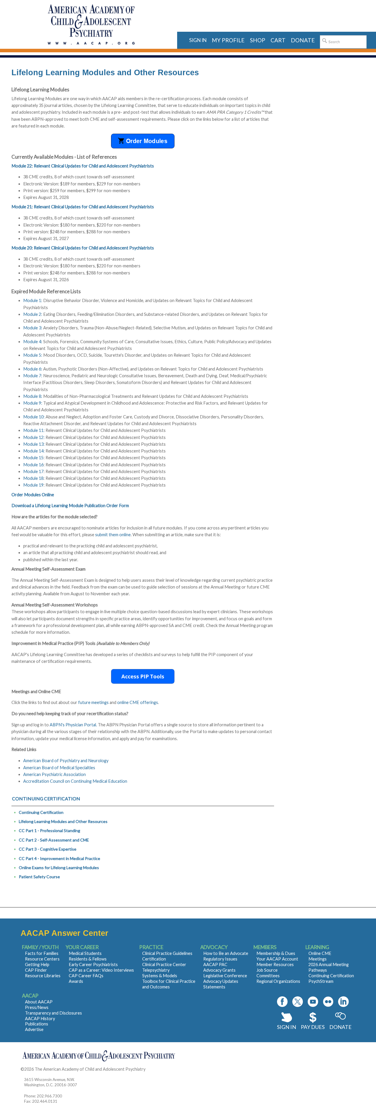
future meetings (93, 702)
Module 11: (34, 430)
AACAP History (40, 1018)
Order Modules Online (32, 494)
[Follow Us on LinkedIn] (343, 1001)
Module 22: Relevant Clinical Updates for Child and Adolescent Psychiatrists (82, 165)
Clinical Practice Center (164, 964)
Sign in (198, 40)
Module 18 (33, 478)
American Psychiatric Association (54, 774)
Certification (154, 958)
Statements (214, 986)
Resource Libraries (43, 975)
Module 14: (34, 450)
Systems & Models (159, 975)
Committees (268, 975)
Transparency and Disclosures (53, 1012)
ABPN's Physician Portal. (73, 724)
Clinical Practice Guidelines (167, 953)
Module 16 (33, 464)
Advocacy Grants (219, 970)
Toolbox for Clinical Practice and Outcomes (168, 984)
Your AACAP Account (277, 958)
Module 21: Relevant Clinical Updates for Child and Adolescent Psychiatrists (82, 206)
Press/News (36, 1007)
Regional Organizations (278, 981)
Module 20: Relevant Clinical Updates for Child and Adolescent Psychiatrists (82, 247)
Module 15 (33, 457)
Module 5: (32, 355)
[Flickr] (328, 1001)
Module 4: (32, 341)
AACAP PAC (215, 964)
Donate (340, 1027)
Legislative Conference (225, 975)
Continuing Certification (41, 812)
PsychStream (320, 981)
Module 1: (32, 300)
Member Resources (275, 964)
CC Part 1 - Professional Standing (49, 830)
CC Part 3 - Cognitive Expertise (47, 849)
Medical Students (85, 953)
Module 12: (34, 437)
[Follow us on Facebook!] (282, 1001)
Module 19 (33, 484)
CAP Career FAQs (86, 975)
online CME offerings (137, 702)
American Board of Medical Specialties (59, 767)
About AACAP (39, 1001)
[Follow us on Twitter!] (297, 1001)
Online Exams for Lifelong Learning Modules (59, 867)
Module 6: (32, 368)
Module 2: (32, 314)
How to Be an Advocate (225, 953)
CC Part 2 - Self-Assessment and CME (54, 839)
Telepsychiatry (155, 970)
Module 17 (33, 471)
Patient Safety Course (39, 876)
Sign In (286, 1027)
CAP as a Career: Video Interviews (101, 970)
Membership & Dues (275, 953)
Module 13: (34, 444)
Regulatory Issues (220, 958)
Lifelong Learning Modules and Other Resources (63, 821)
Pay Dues (313, 1027)
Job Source (267, 970)
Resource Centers (42, 958)
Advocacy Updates (220, 981)
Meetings (317, 958)
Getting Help (37, 964)
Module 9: (32, 402)
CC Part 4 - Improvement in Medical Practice (59, 858)
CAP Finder (36, 970)
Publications (36, 1023)
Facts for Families (41, 953)
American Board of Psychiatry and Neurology (65, 760)
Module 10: (34, 416)
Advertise (34, 1029)
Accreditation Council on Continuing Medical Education (75, 781)
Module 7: (32, 375)
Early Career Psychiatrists (93, 964)
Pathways (317, 970)
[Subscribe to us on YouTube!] (313, 1001)
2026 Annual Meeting (328, 964)
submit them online (113, 534)
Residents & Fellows (88, 958)
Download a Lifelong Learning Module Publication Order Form (70, 505)
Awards (76, 981)
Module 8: (32, 396)
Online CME (319, 953)
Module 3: (32, 327)
